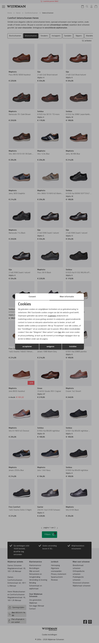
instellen (73, 347)
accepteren (27, 347)
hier (59, 332)
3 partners (52, 316)
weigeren (50, 347)
